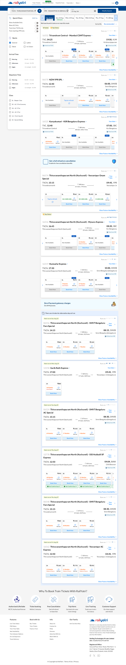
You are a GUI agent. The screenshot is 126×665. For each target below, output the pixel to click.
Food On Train (60, 3)
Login (113, 3)
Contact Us (53, 626)
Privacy (76, 661)
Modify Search (107, 11)
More (77, 3)
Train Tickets (36, 3)
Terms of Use (68, 661)
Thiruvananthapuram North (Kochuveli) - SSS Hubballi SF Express (73, 456)
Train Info (70, 3)
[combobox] (23, 11)
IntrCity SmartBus (48, 3)
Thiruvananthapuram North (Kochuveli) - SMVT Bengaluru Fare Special (74, 324)
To (44, 9)
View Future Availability (107, 70)
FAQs (51, 629)
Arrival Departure (15, 636)
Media (51, 639)
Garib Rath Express (55, 368)
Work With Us (54, 636)
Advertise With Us (55, 634)
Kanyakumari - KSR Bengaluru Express (63, 121)
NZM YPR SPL (52, 79)
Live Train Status (14, 623)
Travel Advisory (14, 639)
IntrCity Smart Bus (75, 623)
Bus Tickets (33, 623)
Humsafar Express (54, 264)
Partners (52, 631)
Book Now (69, 61)
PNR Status (13, 626)
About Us (52, 623)
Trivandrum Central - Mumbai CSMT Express (66, 35)
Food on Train (34, 629)
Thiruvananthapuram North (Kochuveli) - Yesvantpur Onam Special (73, 177)
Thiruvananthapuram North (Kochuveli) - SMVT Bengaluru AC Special (74, 411)
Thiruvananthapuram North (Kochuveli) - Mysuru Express (72, 222)
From (13, 9)
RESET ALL (35, 18)
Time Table (112, 35)
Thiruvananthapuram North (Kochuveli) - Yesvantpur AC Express (73, 548)
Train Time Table (14, 629)
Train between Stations (16, 634)
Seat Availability (14, 631)
